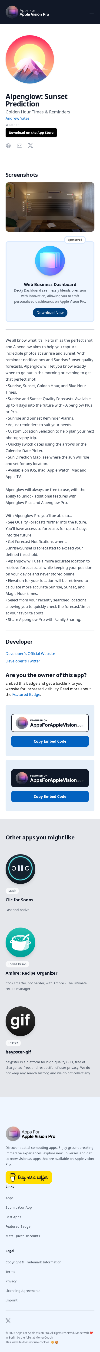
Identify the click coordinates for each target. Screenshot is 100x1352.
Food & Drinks (17, 964)
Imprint (11, 1300)
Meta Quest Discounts (23, 1236)
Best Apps (13, 1217)
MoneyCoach (44, 1337)
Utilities (13, 1043)
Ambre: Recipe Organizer (31, 973)
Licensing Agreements (23, 1290)
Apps (9, 1198)
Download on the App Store (31, 132)
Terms (10, 1271)
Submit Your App (19, 1207)
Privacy (11, 1281)
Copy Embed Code (50, 741)
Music (12, 891)
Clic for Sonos (19, 899)
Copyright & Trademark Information (33, 1262)
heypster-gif (18, 1052)
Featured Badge (26, 694)
